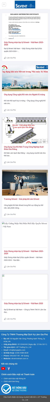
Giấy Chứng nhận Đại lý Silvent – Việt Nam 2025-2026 (24, 43)
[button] (4, 4)
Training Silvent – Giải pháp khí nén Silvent (21, 199)
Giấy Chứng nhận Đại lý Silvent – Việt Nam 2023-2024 (24, 252)
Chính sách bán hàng (11, 381)
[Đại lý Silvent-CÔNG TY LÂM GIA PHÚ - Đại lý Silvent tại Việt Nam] (25, 4)
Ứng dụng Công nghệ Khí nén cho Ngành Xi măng (24, 95)
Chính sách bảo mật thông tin (15, 378)
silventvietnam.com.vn (19, 358)
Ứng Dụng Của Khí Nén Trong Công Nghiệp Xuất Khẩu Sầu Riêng (23, 148)
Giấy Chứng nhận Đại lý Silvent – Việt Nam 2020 (23, 303)
